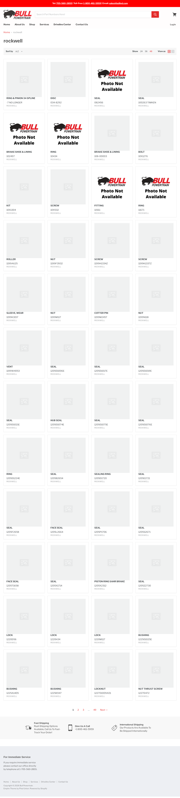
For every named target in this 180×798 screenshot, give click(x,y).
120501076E (145, 424)
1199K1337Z (145, 263)
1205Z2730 (144, 585)
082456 (98, 102)
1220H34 (55, 639)
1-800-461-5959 (92, 3)
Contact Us (82, 24)
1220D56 (11, 639)
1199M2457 (100, 317)
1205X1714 (56, 585)
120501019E (145, 371)
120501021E (13, 424)
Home (7, 24)
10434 (53, 156)
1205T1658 (12, 585)
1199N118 (143, 317)
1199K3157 (12, 317)
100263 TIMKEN (147, 102)
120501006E (57, 371)
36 (146, 51)
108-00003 (100, 156)
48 (151, 51)
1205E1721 (144, 478)
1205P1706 (100, 532)
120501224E (13, 478)
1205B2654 (56, 478)
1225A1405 (12, 693)
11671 (141, 210)
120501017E (101, 371)
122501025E (145, 639)
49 (94, 710)
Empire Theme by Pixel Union (16, 788)
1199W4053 (13, 371)
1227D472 (143, 693)
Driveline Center (62, 24)
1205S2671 (144, 532)
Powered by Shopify (38, 788)
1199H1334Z (101, 263)
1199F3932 (56, 263)
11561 (97, 210)
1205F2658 (12, 532)
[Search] (155, 14)
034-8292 (56, 102)
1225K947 (56, 693)
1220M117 (99, 639)
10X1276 (143, 156)
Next (103, 710)
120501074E (57, 424)
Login (173, 24)
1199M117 (55, 317)
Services (44, 24)
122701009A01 (102, 693)
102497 (10, 156)
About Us (20, 24)
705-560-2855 (64, 3)
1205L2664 (56, 532)
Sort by (9, 51)
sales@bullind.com (118, 3)
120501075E (101, 424)
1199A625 (12, 263)
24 (141, 51)
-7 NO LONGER (14, 102)
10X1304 (11, 210)
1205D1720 (100, 478)
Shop (32, 24)
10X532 (54, 210)
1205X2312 (100, 585)
